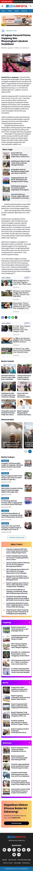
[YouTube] (19, 850)
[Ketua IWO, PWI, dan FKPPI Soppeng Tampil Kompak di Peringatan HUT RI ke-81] (28, 525)
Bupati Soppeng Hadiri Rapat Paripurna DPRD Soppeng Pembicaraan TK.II (19, 706)
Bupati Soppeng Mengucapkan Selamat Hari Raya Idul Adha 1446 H (24, 413)
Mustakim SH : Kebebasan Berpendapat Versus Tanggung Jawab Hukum (20, 654)
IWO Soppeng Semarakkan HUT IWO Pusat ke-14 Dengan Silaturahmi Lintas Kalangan (17, 571)
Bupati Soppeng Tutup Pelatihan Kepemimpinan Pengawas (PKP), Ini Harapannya (20, 714)
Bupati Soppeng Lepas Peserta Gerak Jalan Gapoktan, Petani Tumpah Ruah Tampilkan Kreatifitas (17, 585)
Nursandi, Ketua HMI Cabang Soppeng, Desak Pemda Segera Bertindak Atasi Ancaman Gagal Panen (17, 598)
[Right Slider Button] (31, 11)
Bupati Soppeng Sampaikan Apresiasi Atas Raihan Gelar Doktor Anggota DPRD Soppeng (20, 697)
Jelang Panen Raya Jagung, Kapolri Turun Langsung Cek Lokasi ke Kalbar (24, 377)
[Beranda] (3, 31)
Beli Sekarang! (16, 823)
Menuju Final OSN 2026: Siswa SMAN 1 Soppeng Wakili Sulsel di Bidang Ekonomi (17, 578)
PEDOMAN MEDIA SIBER (24, 860)
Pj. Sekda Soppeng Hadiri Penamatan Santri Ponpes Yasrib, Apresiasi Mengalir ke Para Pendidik (20, 670)
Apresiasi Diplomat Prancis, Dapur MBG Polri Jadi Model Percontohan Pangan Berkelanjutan (20, 196)
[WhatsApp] (12, 317)
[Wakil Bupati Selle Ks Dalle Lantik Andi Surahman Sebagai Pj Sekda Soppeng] (6, 163)
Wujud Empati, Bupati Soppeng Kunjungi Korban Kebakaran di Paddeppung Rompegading (17, 612)
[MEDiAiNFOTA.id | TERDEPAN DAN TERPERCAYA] (16, 836)
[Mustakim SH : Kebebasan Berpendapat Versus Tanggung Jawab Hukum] (6, 654)
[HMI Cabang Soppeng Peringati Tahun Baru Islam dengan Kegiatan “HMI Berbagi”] (6, 646)
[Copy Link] (16, 317)
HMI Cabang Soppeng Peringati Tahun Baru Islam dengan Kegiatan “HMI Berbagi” (19, 645)
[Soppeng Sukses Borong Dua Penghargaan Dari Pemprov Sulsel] (6, 638)
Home (3, 11)
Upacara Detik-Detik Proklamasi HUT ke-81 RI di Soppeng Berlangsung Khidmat (18, 564)
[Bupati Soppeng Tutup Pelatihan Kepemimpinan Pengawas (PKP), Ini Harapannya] (6, 715)
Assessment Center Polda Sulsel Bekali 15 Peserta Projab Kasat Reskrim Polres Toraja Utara (20, 791)
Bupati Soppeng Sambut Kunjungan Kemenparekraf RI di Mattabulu (20, 731)
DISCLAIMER (17, 863)
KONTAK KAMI (12, 860)
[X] (6, 317)
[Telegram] (9, 317)
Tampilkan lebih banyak (16, 537)
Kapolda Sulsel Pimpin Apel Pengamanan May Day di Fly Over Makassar (20, 774)
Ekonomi (24, 11)
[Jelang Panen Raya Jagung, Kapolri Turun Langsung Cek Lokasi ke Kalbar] (24, 368)
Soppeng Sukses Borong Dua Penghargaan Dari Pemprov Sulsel (20, 637)
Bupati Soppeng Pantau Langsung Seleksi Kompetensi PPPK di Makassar (19, 749)
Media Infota (13, 869)
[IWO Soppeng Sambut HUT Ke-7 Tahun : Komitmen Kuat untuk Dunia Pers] (6, 663)
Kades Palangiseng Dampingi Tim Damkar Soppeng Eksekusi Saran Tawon (17, 557)
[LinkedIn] (14, 854)
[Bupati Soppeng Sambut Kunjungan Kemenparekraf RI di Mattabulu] (6, 731)
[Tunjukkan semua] (29, 622)
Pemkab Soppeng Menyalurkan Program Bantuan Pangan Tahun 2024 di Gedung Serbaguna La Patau (19, 722)
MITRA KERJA (26, 863)
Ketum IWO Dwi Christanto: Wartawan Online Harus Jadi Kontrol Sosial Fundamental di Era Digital (20, 154)
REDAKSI (4, 860)
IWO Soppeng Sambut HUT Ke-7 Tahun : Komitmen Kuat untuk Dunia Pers (20, 662)
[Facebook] (2, 317)
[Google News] (24, 850)
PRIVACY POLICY (8, 863)
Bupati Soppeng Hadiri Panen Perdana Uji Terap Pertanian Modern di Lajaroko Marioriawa (11, 477)
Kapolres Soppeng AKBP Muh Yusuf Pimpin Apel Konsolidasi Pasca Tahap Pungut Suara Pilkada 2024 (17, 551)
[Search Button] (30, 6)
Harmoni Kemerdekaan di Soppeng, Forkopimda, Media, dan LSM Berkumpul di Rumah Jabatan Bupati (12, 515)
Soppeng (5, 461)
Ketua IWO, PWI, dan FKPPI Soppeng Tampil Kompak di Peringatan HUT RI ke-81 (11, 528)
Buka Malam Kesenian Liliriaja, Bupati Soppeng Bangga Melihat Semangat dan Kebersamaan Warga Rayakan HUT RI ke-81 (12, 490)
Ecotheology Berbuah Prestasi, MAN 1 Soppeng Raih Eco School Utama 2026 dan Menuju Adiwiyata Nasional (11, 502)
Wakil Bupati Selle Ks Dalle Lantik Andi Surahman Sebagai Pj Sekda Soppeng (20, 163)
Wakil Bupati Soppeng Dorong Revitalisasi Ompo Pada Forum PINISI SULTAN (20, 782)
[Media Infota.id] (16, 6)
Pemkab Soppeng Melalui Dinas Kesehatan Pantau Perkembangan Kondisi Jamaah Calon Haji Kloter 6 (20, 766)
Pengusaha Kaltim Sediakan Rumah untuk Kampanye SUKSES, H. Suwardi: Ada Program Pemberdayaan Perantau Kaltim (20, 689)
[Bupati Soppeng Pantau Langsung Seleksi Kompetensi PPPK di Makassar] (6, 750)
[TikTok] (28, 850)
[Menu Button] (2, 6)
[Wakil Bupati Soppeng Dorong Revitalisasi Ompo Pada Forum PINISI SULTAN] (6, 783)
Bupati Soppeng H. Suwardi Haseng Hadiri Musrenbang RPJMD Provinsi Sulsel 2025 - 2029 (19, 758)
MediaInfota (24, 869)
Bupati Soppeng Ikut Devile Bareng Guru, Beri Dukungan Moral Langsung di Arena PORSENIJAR (19, 629)
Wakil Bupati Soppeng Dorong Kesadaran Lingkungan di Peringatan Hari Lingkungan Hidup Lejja (20, 188)
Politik (10, 11)
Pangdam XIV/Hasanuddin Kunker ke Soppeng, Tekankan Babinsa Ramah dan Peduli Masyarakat (12, 465)
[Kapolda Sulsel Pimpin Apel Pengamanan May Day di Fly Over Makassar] (6, 775)
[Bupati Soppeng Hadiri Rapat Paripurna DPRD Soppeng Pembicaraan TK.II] (6, 706)
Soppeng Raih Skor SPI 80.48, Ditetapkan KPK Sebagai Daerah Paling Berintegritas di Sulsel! (19, 179)
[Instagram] (14, 850)
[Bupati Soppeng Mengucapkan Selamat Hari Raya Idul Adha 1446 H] (24, 404)
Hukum (16, 11)
